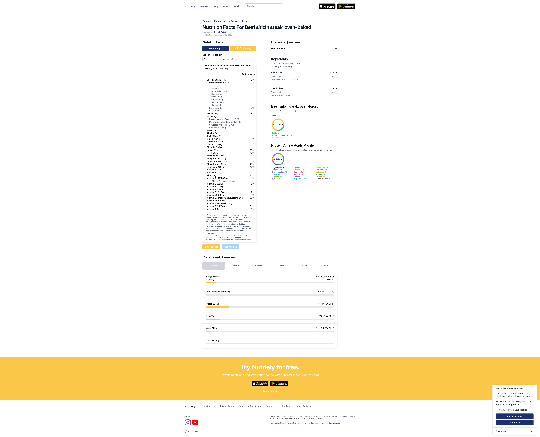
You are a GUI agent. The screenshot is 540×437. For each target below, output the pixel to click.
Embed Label (211, 247)
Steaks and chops (240, 21)
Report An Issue (303, 406)
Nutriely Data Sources (223, 32)
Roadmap (287, 406)
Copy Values (230, 247)
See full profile (326, 150)
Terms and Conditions (250, 406)
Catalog (207, 21)
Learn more (270, 391)
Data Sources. (334, 423)
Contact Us (271, 406)
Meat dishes (221, 21)
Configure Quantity (212, 55)
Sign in (236, 6)
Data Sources (209, 406)
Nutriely (189, 406)
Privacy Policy (227, 406)
